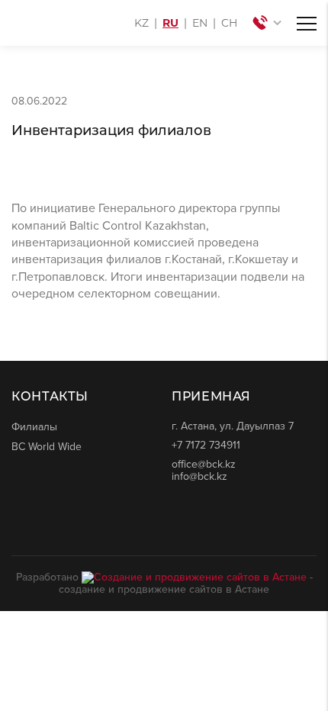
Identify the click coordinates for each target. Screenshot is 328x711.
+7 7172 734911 (206, 445)
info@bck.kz (199, 476)
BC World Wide (46, 446)
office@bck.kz (204, 464)
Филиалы (34, 426)
